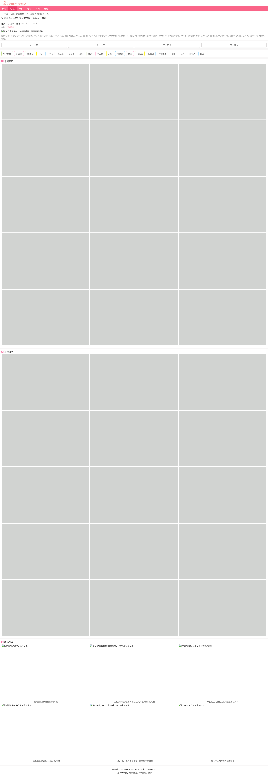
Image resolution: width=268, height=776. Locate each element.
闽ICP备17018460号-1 (147, 769)
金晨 (90, 53)
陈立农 (61, 53)
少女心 (19, 53)
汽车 (42, 53)
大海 (110, 53)
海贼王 (140, 53)
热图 (37, 8)
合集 (46, 8)
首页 (4, 8)
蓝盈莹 (151, 53)
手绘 (173, 53)
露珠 (81, 53)
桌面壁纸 (20, 13)
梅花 (51, 53)
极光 (130, 53)
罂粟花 (71, 53)
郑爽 (182, 53)
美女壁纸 (30, 13)
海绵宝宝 (163, 53)
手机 (21, 8)
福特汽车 (31, 53)
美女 (29, 8)
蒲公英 (192, 53)
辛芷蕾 (100, 53)
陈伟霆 (120, 53)
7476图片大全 (7, 13)
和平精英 (7, 53)
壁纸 (12, 8)
